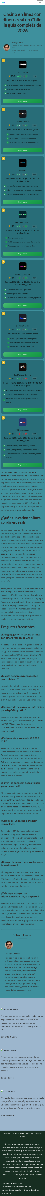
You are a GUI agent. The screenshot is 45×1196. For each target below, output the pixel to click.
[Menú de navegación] (40, 3)
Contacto (6, 1193)
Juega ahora (22, 101)
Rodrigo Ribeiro (18, 43)
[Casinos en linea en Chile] (4, 3)
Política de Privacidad (12, 1183)
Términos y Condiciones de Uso (16, 1186)
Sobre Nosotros (31, 1190)
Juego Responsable (11, 1190)
